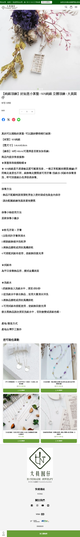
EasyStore (49, 482)
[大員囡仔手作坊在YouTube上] (42, 506)
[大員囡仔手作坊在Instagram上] (37, 506)
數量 (3, 111)
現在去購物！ (41, 2)
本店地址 (40, 494)
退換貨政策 (40, 526)
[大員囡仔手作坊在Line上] (48, 506)
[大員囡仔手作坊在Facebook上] (31, 506)
